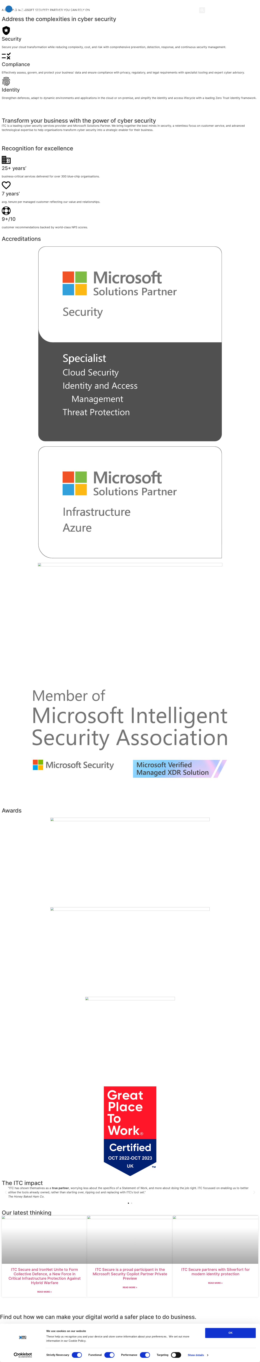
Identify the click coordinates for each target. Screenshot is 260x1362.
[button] (202, 10)
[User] (216, 10)
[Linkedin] (223, 10)
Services (62, 10)
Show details (196, 1355)
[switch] (109, 1355)
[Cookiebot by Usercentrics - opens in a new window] (22, 1355)
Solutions (40, 10)
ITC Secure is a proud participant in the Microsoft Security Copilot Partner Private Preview (130, 1274)
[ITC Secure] (220, 1280)
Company (109, 10)
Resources (85, 10)
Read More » (44, 1291)
